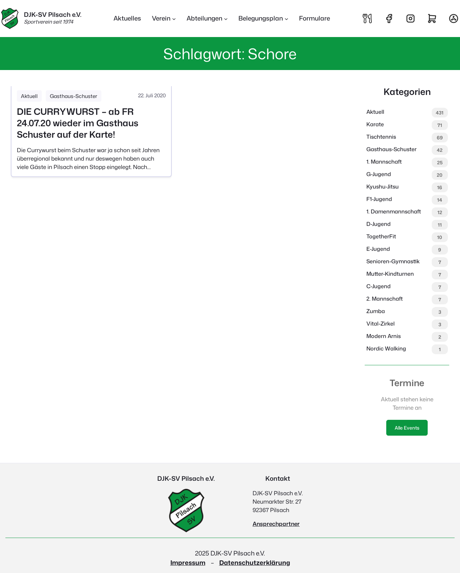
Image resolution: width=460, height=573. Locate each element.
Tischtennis (381, 136)
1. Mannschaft (384, 161)
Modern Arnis (383, 336)
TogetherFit (381, 236)
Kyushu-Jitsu (382, 186)
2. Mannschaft (384, 298)
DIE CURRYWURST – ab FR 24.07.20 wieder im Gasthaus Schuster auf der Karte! (77, 123)
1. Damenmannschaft (393, 211)
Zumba (375, 311)
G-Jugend (378, 174)
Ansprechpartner (276, 524)
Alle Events (407, 428)
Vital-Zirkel (380, 323)
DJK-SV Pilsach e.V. (52, 14)
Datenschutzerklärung (254, 562)
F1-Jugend (379, 199)
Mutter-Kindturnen (390, 273)
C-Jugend (378, 286)
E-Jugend (378, 248)
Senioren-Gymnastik (393, 261)
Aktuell (29, 96)
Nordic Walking (386, 348)
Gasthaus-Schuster (73, 96)
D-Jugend (378, 224)
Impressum (187, 562)
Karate (375, 124)
